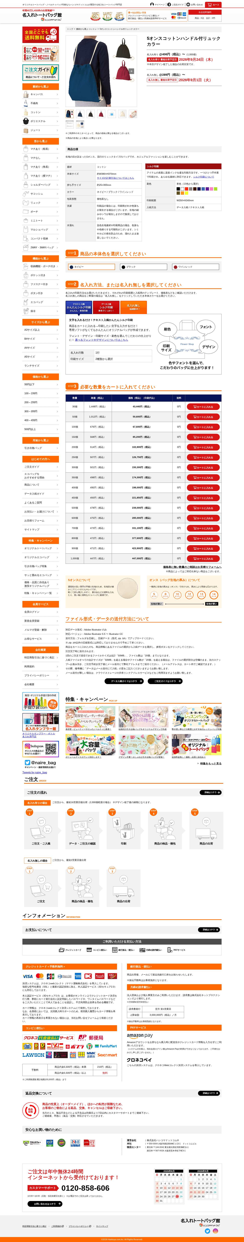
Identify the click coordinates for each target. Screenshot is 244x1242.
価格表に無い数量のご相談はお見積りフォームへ (192, 567)
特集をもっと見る (211, 763)
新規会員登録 (31, 620)
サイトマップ (31, 529)
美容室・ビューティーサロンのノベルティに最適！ (88, 729)
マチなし (36, 157)
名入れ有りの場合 (37, 802)
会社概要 (29, 684)
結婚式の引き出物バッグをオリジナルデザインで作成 (142, 729)
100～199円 (30, 393)
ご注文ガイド (178, 4)
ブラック (131, 266)
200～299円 (30, 402)
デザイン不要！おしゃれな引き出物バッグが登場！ (141, 757)
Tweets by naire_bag (34, 772)
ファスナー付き (39, 284)
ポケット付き (38, 275)
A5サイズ (29, 356)
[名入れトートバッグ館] (200, 1223)
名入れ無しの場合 (37, 860)
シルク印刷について (203, 176)
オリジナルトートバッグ (38, 548)
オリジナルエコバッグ (36, 557)
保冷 (33, 311)
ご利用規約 (56, 1226)
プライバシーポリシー (36, 675)
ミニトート (37, 220)
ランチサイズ (31, 365)
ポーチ (34, 211)
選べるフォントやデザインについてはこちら (101, 339)
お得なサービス (33, 638)
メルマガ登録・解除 (35, 629)
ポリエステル (38, 121)
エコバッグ (37, 302)
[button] (131, 71)
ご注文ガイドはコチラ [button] (165, 681)
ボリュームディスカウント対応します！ (83, 757)
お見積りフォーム (34, 520)
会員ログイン (31, 611)
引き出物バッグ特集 (35, 566)
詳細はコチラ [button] (211, 792)
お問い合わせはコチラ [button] (45, 1204)
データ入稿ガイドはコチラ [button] (124, 681)
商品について (31, 484)
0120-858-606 (85, 1188)
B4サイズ (29, 338)
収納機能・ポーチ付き (43, 266)
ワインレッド (185, 266)
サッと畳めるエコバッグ (38, 575)
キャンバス (37, 94)
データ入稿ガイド (34, 493)
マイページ (160, 4)
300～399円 (30, 411)
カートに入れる (205, 407)
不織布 (34, 103)
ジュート (36, 130)
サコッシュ (37, 193)
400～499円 (30, 420)
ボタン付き (37, 293)
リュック (36, 202)
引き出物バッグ (33, 448)
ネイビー (79, 266)
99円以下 (29, 384)
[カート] (213, 5)
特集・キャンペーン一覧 (38, 593)
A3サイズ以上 (32, 329)
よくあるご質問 (33, 502)
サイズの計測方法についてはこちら (115, 178)
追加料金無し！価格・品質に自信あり (189, 757)
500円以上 (30, 429)
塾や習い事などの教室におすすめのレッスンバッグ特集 (197, 729)
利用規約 (29, 666)
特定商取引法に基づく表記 (34, 1226)
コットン (36, 112)
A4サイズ (29, 347)
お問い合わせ (197, 4)
